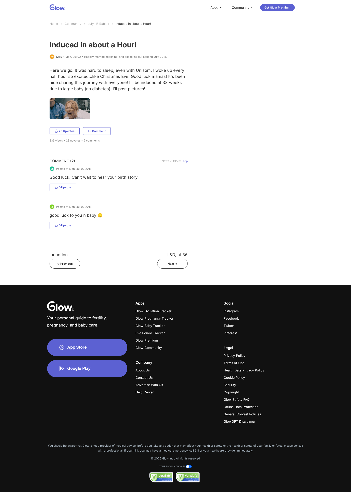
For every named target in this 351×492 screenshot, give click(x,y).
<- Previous (65, 263)
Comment (99, 131)
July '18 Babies (98, 24)
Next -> (172, 263)
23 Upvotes (67, 131)
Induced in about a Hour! (133, 24)
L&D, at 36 (177, 254)
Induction (59, 254)
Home (54, 24)
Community (73, 24)
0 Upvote (65, 187)
